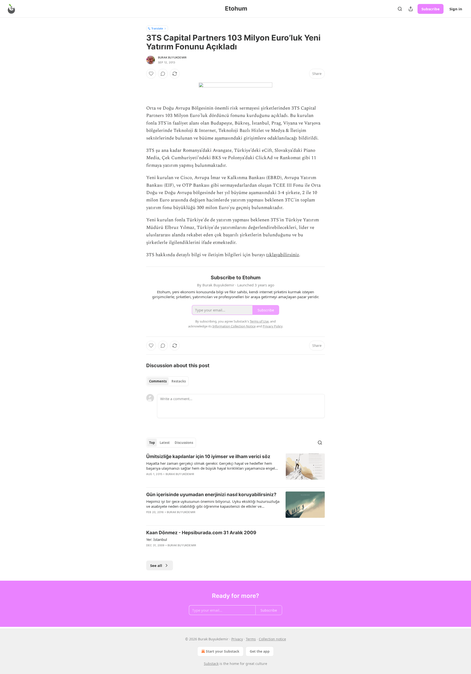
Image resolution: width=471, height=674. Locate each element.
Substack (211, 663)
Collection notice (272, 639)
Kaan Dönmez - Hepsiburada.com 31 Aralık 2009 (201, 532)
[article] (235, 468)
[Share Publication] (411, 9)
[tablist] (167, 381)
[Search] (400, 9)
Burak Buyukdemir (172, 57)
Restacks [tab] (178, 381)
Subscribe (430, 8)
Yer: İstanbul (156, 539)
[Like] (151, 74)
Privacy (237, 639)
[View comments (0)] (163, 74)
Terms (251, 639)
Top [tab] (152, 442)
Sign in (455, 8)
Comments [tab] (158, 381)
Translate (157, 28)
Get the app (260, 651)
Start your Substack (222, 651)
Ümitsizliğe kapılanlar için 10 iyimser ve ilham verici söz (208, 456)
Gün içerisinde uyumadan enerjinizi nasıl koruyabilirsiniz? (211, 494)
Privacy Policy (272, 326)
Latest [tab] (165, 442)
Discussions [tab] (184, 442)
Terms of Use (259, 321)
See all (156, 565)
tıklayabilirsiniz (282, 254)
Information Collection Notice (234, 326)
